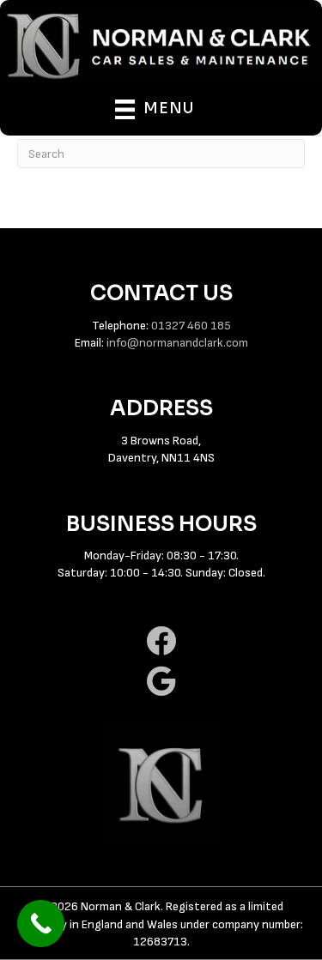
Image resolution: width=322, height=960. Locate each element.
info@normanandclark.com (177, 342)
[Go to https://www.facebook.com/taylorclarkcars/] (161, 641)
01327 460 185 (191, 325)
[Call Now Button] (40, 923)
